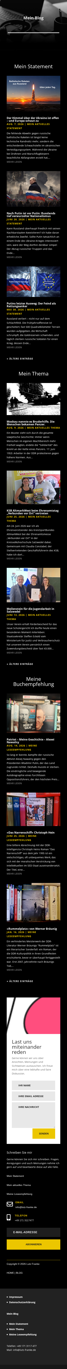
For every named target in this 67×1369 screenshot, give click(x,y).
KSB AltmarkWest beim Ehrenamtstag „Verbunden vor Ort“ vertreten (33, 512)
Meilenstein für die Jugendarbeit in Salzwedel (30, 610)
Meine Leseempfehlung (19, 1194)
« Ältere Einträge (20, 358)
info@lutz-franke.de (26, 1207)
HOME (10, 1272)
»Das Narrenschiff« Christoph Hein (31, 832)
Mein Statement (15, 1176)
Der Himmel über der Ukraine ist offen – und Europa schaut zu (33, 119)
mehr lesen (14, 161)
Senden (44, 1133)
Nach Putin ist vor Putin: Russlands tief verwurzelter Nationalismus (31, 214)
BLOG (19, 1272)
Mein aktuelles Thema (43, 427)
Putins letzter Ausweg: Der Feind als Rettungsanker (31, 305)
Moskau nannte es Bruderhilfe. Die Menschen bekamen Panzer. (30, 423)
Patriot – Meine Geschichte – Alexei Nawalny (30, 741)
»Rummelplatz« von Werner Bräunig (32, 929)
